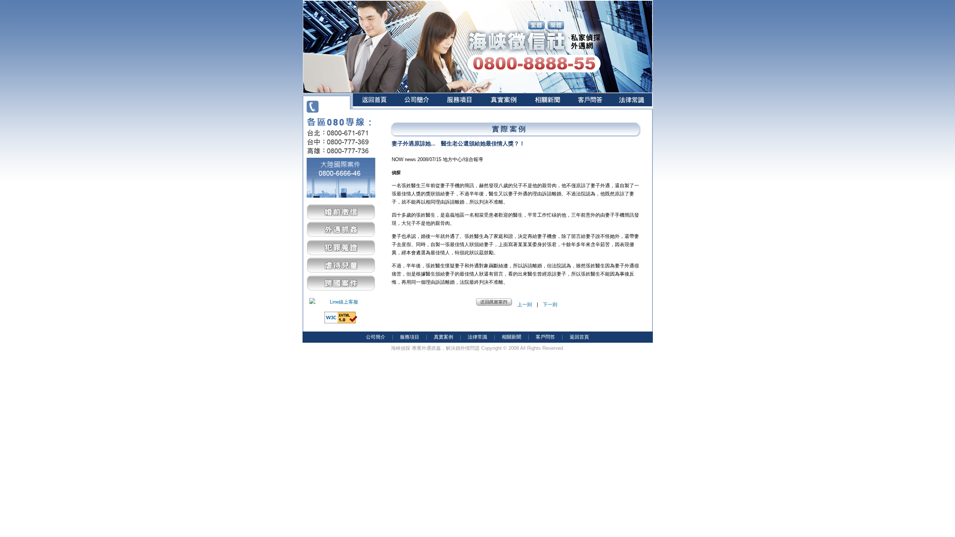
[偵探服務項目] (459, 111)
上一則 (524, 304)
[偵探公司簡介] (416, 111)
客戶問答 (545, 337)
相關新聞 (511, 337)
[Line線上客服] (341, 302)
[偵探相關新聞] (547, 111)
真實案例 (443, 337)
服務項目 (409, 337)
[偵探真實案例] (503, 111)
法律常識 (477, 337)
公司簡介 (375, 337)
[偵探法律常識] (632, 111)
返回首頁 (579, 337)
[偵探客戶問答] (590, 111)
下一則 (550, 304)
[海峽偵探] (374, 111)
